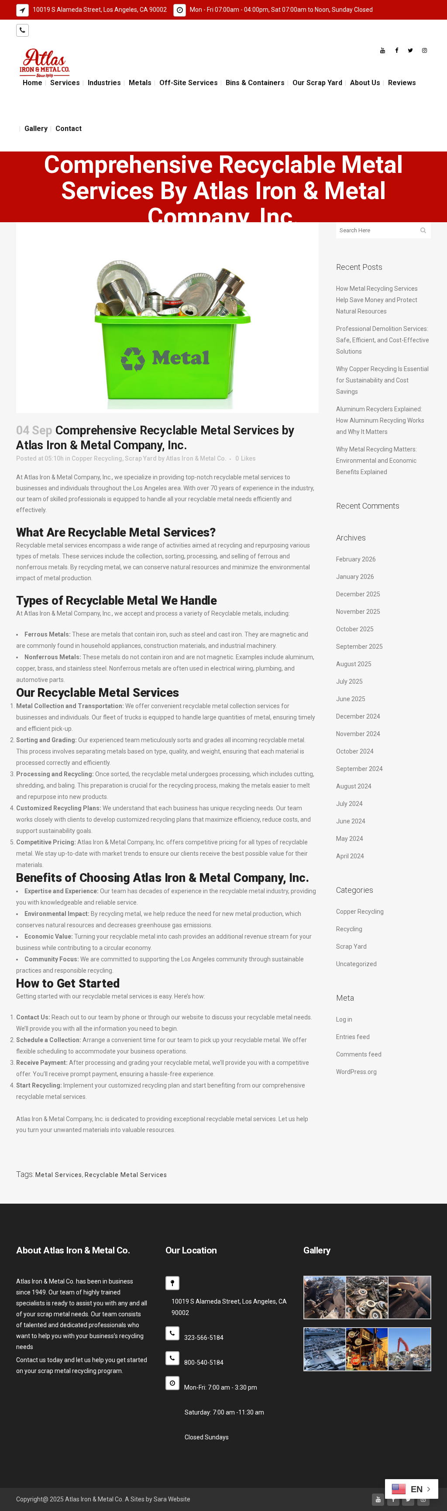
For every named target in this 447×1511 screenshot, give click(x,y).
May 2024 (349, 838)
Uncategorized (356, 963)
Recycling (349, 929)
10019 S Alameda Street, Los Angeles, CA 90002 (100, 9)
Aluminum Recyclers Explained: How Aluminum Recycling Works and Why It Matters (380, 420)
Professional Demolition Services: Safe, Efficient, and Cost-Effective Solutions (382, 340)
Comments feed (359, 1054)
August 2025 (353, 664)
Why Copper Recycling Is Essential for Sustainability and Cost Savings (382, 380)
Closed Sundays (207, 1437)
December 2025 (358, 594)
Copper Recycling (97, 458)
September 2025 (359, 646)
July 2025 (349, 681)
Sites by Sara (149, 1499)
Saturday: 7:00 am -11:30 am (224, 1412)
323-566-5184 (52, 29)
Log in (344, 1019)
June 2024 (350, 821)
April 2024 (350, 856)
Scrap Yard (141, 458)
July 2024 (349, 803)
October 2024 (355, 751)
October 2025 (355, 629)
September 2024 (359, 768)
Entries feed (353, 1036)
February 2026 (356, 559)
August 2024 (353, 786)
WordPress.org (356, 1071)
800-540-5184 (100, 29)
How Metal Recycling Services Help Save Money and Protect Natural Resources (377, 300)
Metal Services (58, 1174)
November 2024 (358, 733)
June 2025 (350, 698)
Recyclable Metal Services (126, 1174)
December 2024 (358, 716)
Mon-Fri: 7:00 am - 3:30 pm (220, 1387)
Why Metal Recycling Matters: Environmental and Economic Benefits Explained (376, 460)
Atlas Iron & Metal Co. (196, 458)
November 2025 (358, 611)
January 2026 (355, 576)
